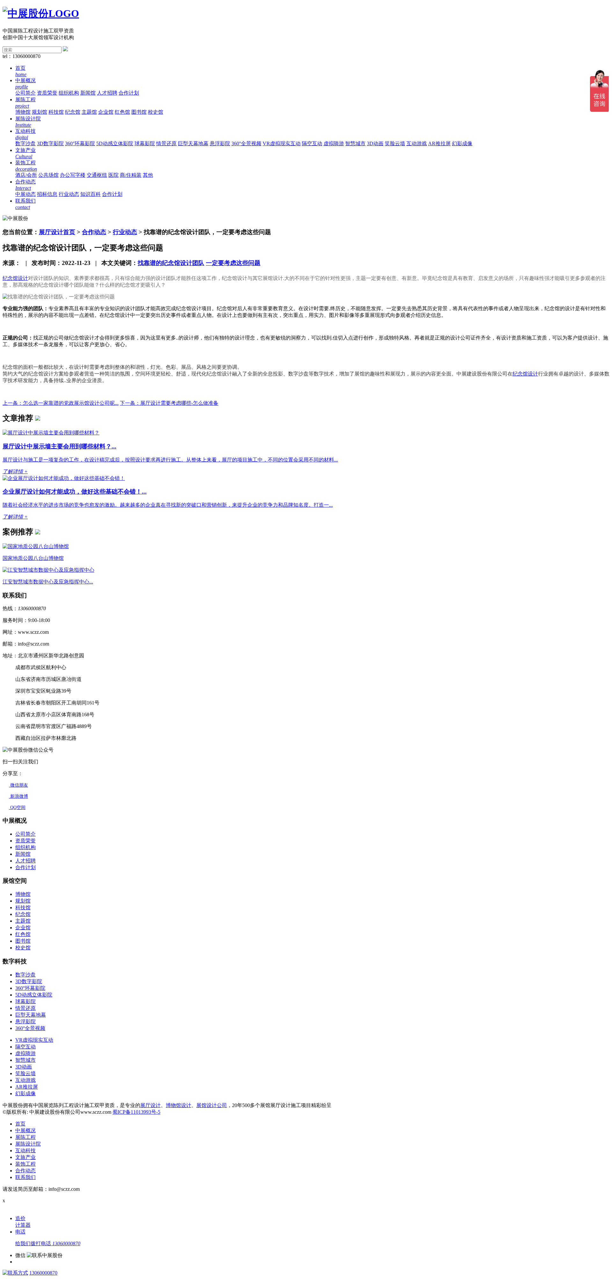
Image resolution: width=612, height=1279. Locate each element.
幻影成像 (462, 143)
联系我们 (25, 1177)
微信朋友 (18, 785)
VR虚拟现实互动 (282, 143)
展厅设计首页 (57, 232)
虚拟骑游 (334, 143)
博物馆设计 (178, 1105)
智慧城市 (355, 143)
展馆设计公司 (211, 1105)
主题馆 (89, 112)
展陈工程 (25, 1137)
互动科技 (25, 1150)
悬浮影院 (220, 143)
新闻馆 (88, 93)
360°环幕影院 (80, 143)
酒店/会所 (26, 175)
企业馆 (105, 112)
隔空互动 (312, 143)
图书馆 (139, 112)
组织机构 (69, 93)
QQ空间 (17, 807)
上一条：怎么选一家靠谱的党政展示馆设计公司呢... (61, 403)
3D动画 (375, 143)
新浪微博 (18, 796)
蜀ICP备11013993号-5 (136, 1112)
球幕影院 (145, 143)
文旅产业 (25, 1157)
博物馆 (23, 112)
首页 (20, 1123)
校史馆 (155, 112)
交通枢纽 (97, 175)
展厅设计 (150, 1105)
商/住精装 (131, 175)
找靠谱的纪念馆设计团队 (171, 263)
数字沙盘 (25, 143)
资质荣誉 (47, 93)
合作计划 (129, 93)
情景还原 (166, 143)
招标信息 (47, 194)
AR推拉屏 (439, 143)
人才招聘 (107, 93)
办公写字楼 (72, 175)
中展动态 (25, 194)
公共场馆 (48, 175)
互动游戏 (416, 143)
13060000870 (43, 1272)
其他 (148, 175)
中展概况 (25, 1130)
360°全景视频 (246, 143)
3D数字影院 (50, 143)
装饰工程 (25, 1164)
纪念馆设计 (15, 278)
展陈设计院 (28, 1144)
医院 (113, 175)
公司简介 (25, 93)
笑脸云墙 (395, 143)
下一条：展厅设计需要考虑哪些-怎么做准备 (169, 403)
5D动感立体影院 (114, 143)
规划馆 (39, 112)
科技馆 (56, 112)
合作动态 (94, 232)
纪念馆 (72, 112)
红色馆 (122, 112)
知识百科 (90, 194)
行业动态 (69, 194)
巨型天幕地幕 (193, 143)
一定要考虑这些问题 (233, 263)
